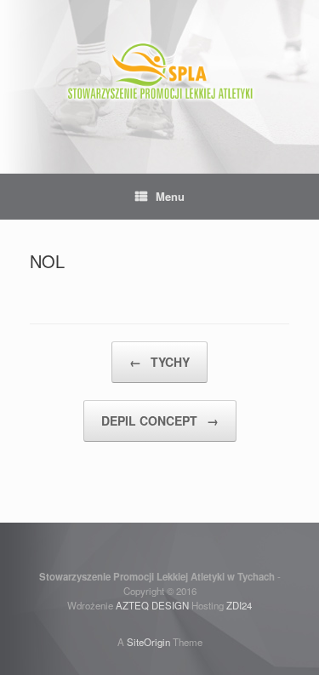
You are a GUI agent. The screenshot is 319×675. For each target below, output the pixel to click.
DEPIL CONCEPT (160, 420)
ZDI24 (239, 605)
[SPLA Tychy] (159, 74)
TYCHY (159, 361)
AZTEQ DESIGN (152, 605)
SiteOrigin (148, 642)
